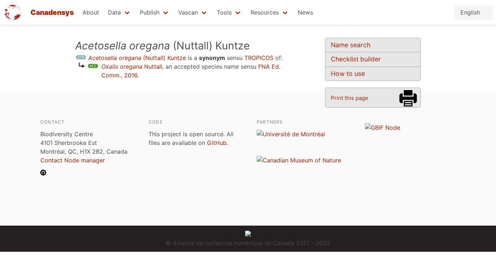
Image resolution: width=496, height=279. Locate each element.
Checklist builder (356, 59)
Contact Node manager (72, 160)
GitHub (217, 142)
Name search (350, 45)
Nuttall (131, 66)
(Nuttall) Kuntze (137, 57)
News (305, 12)
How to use (348, 73)
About (90, 12)
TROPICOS (258, 57)
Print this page (349, 97)
